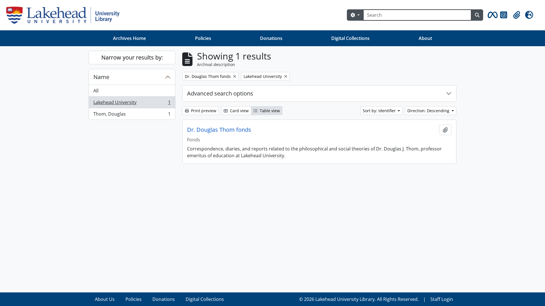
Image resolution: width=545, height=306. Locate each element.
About (425, 38)
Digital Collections (350, 38)
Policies (203, 38)
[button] (491, 15)
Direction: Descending (428, 110)
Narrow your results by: (132, 57)
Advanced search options (220, 93)
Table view (269, 110)
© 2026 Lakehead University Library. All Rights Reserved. (359, 299)
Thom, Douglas (132, 115)
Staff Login (441, 299)
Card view (239, 110)
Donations (271, 38)
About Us (105, 299)
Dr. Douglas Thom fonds (219, 129)
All (95, 91)
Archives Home (129, 38)
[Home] (65, 15)
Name (101, 77)
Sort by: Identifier (380, 110)
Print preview (203, 110)
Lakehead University (132, 103)
